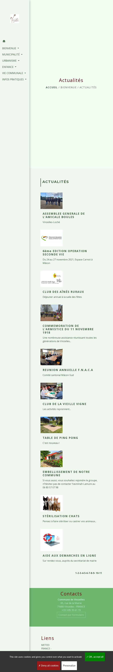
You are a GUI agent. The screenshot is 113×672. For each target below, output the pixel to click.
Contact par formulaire (71, 614)
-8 (91, 573)
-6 (86, 573)
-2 (78, 573)
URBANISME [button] (9, 60)
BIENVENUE (69, 87)
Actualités (88, 87)
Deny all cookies (49, 665)
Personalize (69, 665)
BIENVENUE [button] (9, 48)
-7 (89, 573)
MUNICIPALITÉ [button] (11, 54)
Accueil (52, 87)
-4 (82, 573)
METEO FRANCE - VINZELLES (47, 648)
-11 (100, 573)
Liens (47, 638)
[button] (14, 41)
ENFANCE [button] (8, 67)
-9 (93, 573)
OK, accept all (95, 657)
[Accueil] (14, 19)
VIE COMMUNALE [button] (13, 73)
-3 (80, 573)
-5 (84, 573)
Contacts (71, 593)
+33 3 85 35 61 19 (71, 610)
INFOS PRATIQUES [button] (13, 79)
